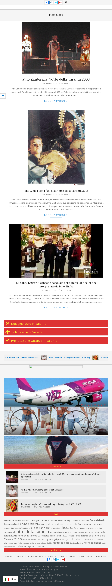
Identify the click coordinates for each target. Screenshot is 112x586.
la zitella (54, 528)
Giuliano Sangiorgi (39, 527)
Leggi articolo (56, 101)
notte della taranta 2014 (83, 532)
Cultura (67, 290)
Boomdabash (97, 520)
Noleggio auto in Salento (28, 323)
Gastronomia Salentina (19, 528)
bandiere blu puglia (63, 520)
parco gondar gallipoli (51, 539)
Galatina (7, 528)
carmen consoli (44, 524)
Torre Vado (41, 547)
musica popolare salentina (90, 528)
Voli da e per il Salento (27, 332)
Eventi (67, 83)
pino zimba (18, 543)
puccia (49, 543)
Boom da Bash (11, 523)
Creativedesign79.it (29, 578)
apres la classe (49, 520)
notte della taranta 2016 (30, 535)
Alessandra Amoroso (13, 520)
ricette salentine (92, 542)
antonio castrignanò (32, 520)
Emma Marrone (84, 524)
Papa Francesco (34, 539)
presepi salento (40, 543)
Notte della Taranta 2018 (81, 535)
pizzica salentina (29, 543)
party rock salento (72, 539)
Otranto (23, 539)
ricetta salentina (76, 543)
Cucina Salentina (57, 524)
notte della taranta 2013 (61, 532)
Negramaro (9, 532)
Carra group (33, 575)
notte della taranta (31, 531)
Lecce (59, 528)
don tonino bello (70, 524)
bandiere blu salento (80, 520)
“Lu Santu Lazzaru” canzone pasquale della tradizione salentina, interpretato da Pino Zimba (56, 284)
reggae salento (61, 542)
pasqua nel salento (90, 539)
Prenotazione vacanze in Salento (33, 340)
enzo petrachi (97, 524)
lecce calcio (70, 527)
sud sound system (26, 546)
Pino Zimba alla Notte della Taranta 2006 (56, 79)
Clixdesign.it (46, 578)
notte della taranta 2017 (56, 535)
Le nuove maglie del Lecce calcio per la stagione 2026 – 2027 (51, 504)
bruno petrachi (29, 523)
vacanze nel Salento (54, 581)
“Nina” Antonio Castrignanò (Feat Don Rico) (54, 357)
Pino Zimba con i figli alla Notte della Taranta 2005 (56, 190)
